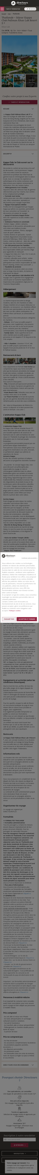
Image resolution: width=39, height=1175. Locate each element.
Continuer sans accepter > (30, 558)
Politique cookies (15, 611)
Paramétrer (9, 619)
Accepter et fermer (27, 619)
